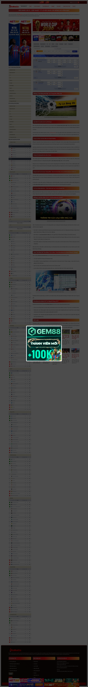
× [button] (60, 327)
